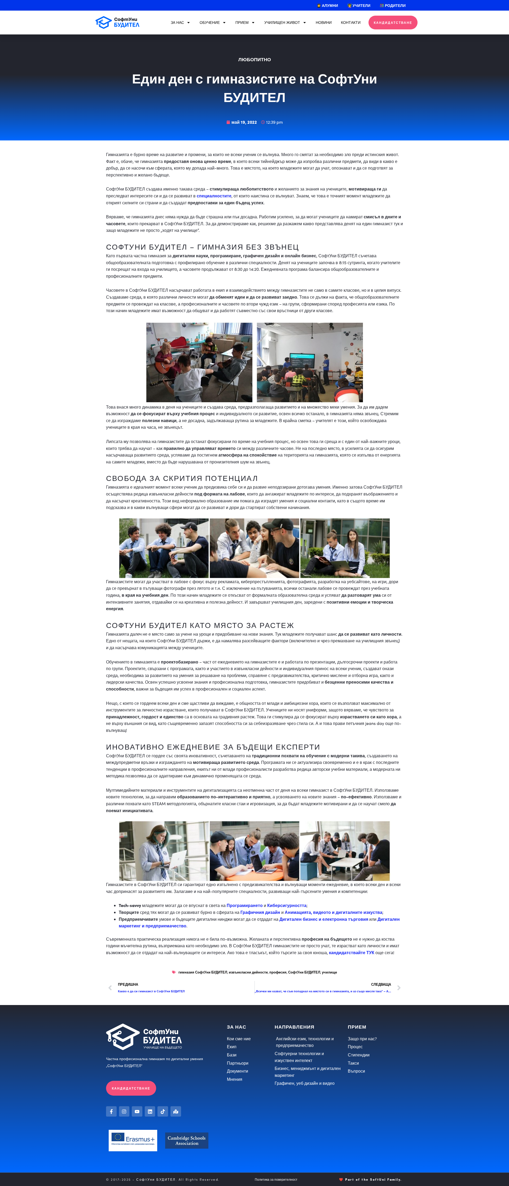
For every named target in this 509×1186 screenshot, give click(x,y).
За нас (177, 22)
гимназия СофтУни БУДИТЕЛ (202, 972)
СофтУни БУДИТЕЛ (304, 972)
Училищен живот (282, 22)
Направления (294, 1026)
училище (329, 972)
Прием (242, 22)
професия (278, 972)
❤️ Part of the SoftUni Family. (370, 1179)
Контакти (351, 22)
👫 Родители (393, 5)
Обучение (210, 22)
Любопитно (254, 59)
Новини (324, 22)
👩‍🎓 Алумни (327, 5)
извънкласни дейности (248, 972)
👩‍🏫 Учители (358, 5)
